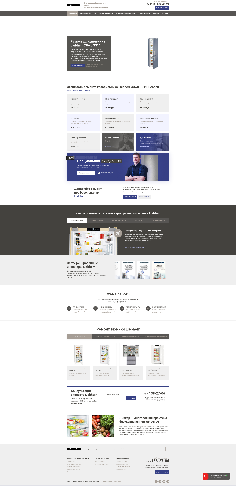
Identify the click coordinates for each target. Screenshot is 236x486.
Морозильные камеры (106, 13)
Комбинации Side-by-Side (88, 13)
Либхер (80, 481)
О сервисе (156, 13)
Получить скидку (107, 173)
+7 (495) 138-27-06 (121, 302)
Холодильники (71, 461)
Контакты (165, 13)
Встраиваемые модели (73, 469)
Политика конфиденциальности (111, 481)
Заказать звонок (162, 8)
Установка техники (144, 13)
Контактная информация (102, 464)
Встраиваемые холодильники (125, 13)
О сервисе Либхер (100, 461)
